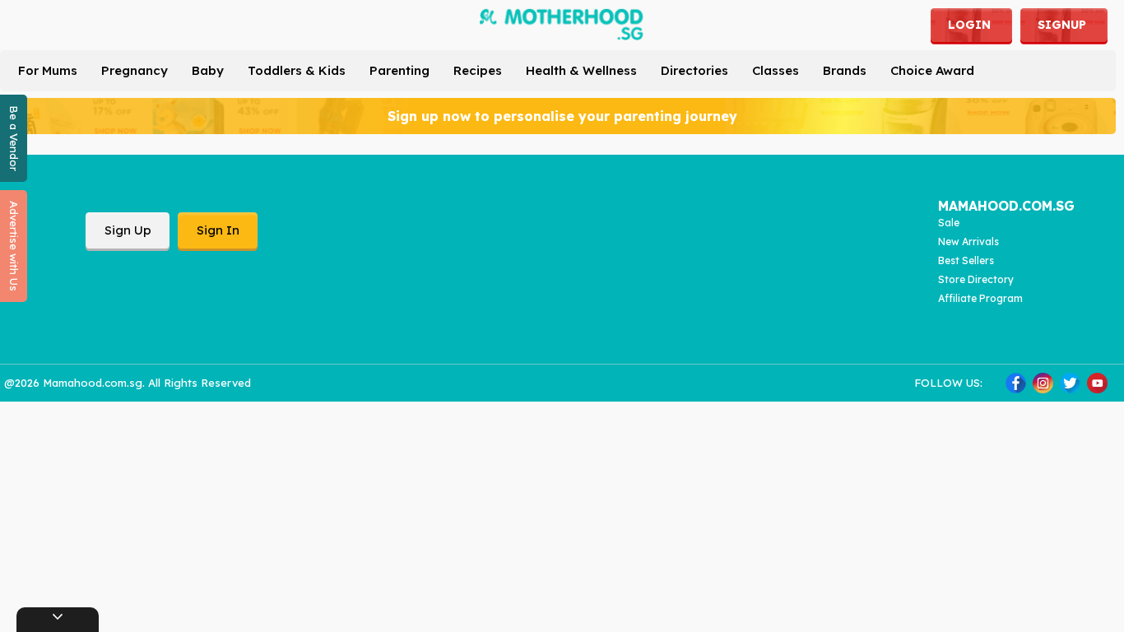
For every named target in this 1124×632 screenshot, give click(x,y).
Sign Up (128, 230)
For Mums (47, 70)
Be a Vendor (14, 138)
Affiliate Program (980, 298)
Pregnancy (134, 70)
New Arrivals (968, 241)
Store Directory (976, 279)
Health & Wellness (581, 70)
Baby (208, 70)
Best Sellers (966, 260)
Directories (694, 70)
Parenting (399, 70)
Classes (775, 70)
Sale (948, 222)
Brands (844, 70)
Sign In (218, 230)
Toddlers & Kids (297, 70)
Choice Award (932, 70)
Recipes (477, 70)
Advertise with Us (14, 246)
